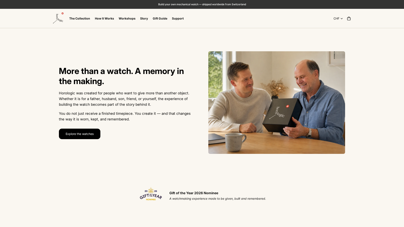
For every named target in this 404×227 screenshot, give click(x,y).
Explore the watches (80, 134)
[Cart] (349, 18)
